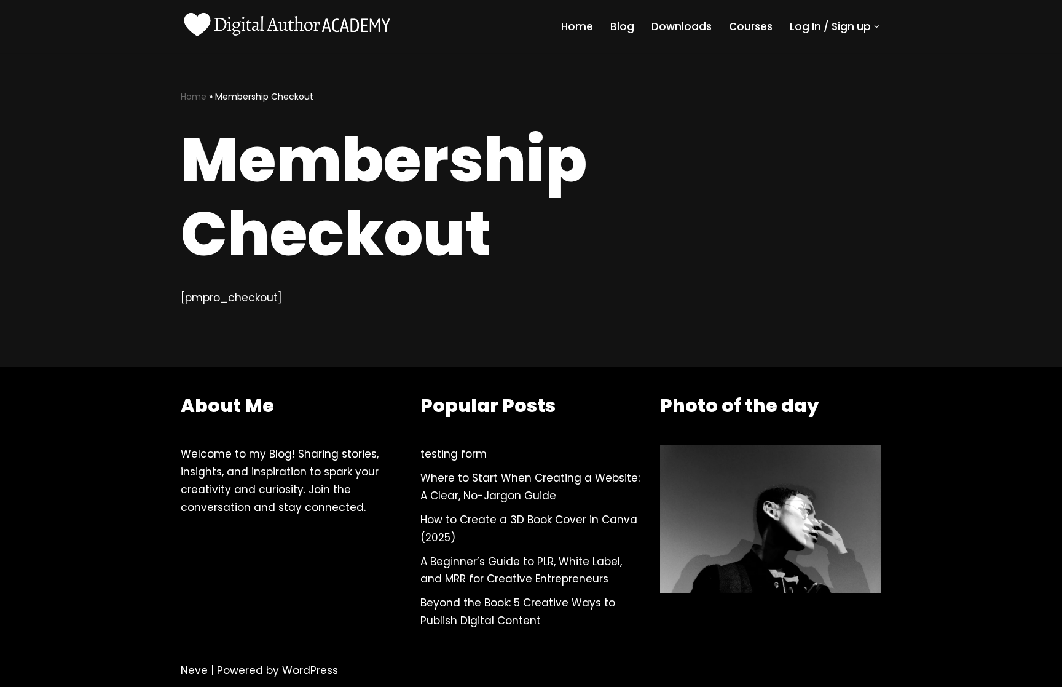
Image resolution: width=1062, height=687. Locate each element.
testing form (453, 454)
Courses (751, 26)
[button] (876, 27)
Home (577, 26)
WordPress (310, 670)
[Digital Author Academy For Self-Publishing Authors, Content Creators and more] (288, 26)
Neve (194, 670)
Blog (622, 26)
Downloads (681, 26)
